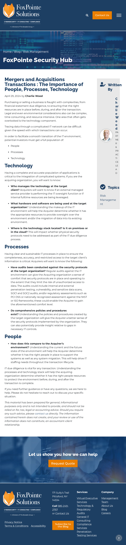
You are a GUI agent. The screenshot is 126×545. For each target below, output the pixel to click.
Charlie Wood (117, 113)
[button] (87, 15)
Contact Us (62, 513)
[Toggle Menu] (118, 15)
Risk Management (36, 51)
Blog (17, 51)
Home (7, 51)
